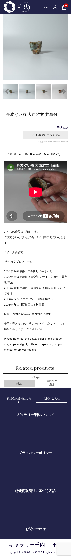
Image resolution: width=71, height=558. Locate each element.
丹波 (19, 383)
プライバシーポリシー (35, 453)
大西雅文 (51, 380)
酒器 (52, 384)
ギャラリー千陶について (35, 415)
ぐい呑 (35, 377)
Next (64, 91)
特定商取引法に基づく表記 (35, 491)
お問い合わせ (51, 398)
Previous (7, 91)
